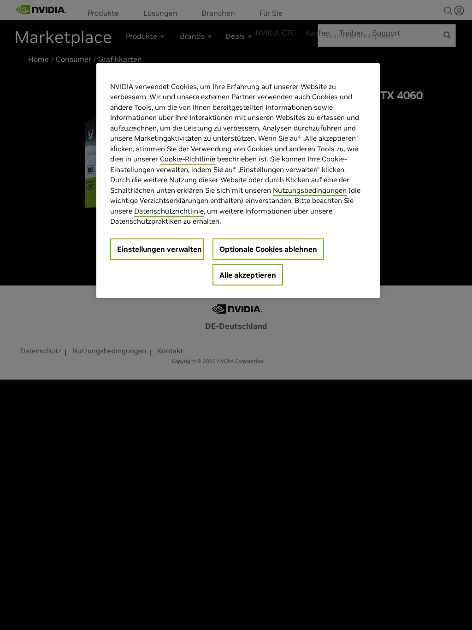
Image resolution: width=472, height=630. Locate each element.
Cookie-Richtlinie (187, 159)
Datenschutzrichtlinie (169, 211)
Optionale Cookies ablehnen (268, 249)
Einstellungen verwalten (159, 249)
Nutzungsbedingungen (310, 190)
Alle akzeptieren (247, 274)
